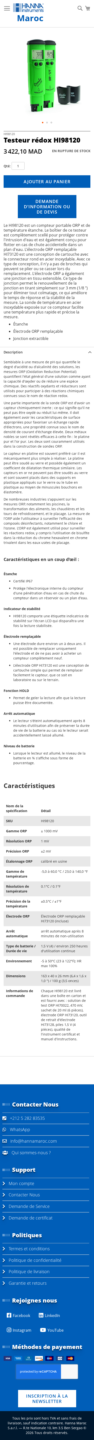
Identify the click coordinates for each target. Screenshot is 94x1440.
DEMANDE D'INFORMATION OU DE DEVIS (47, 206)
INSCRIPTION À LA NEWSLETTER (47, 1398)
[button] (42, 122)
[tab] (47, 352)
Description (13, 352)
